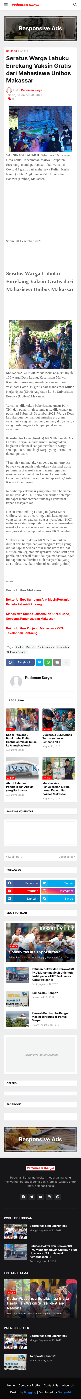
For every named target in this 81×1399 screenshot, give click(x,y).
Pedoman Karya (38, 678)
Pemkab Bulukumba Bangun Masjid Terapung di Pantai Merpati (51, 1016)
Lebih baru (15, 856)
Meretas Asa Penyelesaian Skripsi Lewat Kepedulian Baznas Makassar (56, 788)
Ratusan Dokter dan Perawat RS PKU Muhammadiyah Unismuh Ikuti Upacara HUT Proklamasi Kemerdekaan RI (53, 974)
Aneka (24, 50)
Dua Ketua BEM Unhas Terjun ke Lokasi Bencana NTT (57, 738)
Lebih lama (66, 856)
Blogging (30, 1392)
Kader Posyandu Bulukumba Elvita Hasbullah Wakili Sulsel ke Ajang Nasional (21, 740)
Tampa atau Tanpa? (45, 992)
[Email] (57, 662)
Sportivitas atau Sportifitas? (48, 1225)
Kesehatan (63, 647)
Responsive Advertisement (40, 1054)
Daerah (30, 647)
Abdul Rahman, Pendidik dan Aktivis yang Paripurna (19, 786)
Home (11, 1385)
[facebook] (23, 1197)
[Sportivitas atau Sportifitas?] (15, 1231)
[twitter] (32, 1197)
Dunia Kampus (46, 647)
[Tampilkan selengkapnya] (66, 662)
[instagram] (49, 1197)
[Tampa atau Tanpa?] (17, 998)
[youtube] (40, 1197)
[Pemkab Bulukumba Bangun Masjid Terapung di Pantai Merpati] (17, 1019)
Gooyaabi (64, 1392)
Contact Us (51, 1385)
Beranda (11, 50)
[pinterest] (57, 1197)
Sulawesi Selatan (16, 652)
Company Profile (29, 1385)
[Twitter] (39, 662)
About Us (68, 1385)
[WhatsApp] (48, 662)
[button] (5, 5)
